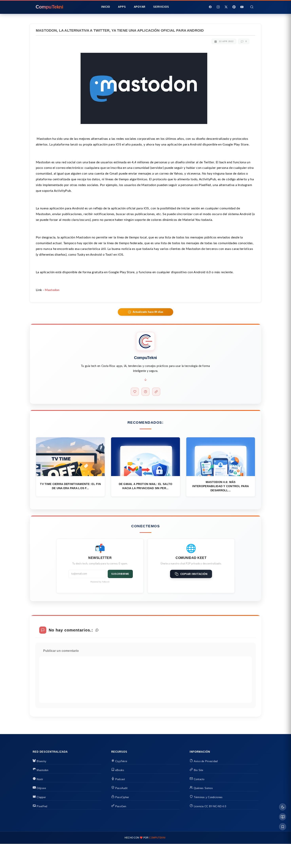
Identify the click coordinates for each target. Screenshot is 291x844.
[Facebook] (210, 7)
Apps (122, 6)
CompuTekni (157, 837)
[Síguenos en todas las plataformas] (156, 392)
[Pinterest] (234, 7)
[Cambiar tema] (282, 806)
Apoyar (140, 6)
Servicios (161, 6)
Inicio (105, 6)
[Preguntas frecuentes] (145, 392)
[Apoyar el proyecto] (135, 392)
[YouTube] (242, 7)
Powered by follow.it (100, 582)
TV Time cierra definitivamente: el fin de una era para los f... (70, 486)
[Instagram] (218, 7)
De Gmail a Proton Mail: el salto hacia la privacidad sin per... (145, 486)
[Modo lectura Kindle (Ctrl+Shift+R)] (282, 816)
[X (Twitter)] (226, 7)
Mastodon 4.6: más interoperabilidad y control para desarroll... (220, 486)
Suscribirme (120, 574)
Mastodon (52, 290)
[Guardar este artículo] (282, 826)
